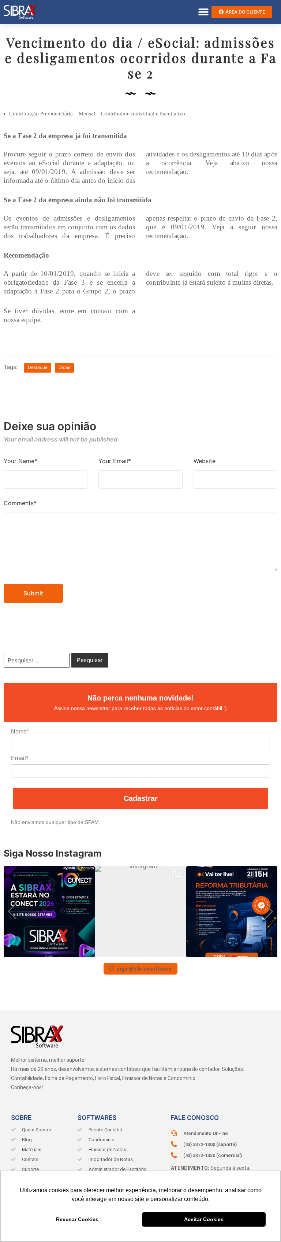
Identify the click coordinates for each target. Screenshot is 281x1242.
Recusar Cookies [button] (77, 1219)
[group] (49, 911)
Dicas (64, 367)
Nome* (20, 731)
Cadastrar (141, 798)
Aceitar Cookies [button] (204, 1219)
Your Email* (114, 461)
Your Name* (20, 461)
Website (205, 461)
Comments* (20, 503)
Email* (19, 758)
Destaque (38, 367)
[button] (203, 12)
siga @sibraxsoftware (144, 968)
